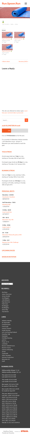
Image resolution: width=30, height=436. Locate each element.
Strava (4, 351)
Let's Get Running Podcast (9, 332)
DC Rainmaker (6, 322)
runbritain (5, 343)
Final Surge (5, 326)
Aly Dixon (4, 292)
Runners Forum (6, 347)
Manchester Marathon (8, 197)
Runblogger (5, 305)
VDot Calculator (6, 355)
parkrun (4, 340)
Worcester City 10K (7, 219)
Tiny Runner (5, 311)
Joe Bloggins (5, 298)
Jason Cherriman (7, 294)
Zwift (3, 361)
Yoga (16, 24)
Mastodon (5, 336)
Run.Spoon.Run (11, 3)
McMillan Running (7, 338)
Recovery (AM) (23, 61)
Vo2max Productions (8, 357)
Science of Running (7, 349)
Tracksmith (5, 353)
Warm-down (6, 61)
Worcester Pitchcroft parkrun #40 (12, 234)
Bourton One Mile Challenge (10, 242)
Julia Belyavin (6, 300)
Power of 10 (5, 342)
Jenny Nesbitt (6, 296)
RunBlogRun (5, 307)
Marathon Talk (6, 334)
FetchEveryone (6, 324)
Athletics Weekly (7, 320)
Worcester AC (6, 359)
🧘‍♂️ (3, 22)
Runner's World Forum (8, 345)
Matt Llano (5, 304)
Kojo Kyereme (6, 302)
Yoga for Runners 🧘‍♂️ (7, 38)
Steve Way (5, 309)
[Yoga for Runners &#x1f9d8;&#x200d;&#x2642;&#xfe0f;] (7, 35)
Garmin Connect (6, 328)
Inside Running (6, 330)
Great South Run (7, 212)
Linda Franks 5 (6, 227)
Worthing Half (6, 204)
